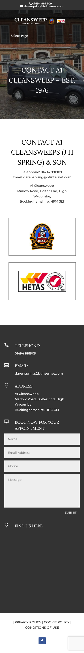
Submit (70, 512)
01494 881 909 (42, 3)
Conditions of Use (42, 628)
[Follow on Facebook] (42, 640)
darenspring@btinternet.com (47, 177)
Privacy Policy (28, 622)
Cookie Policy (56, 622)
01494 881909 (51, 172)
